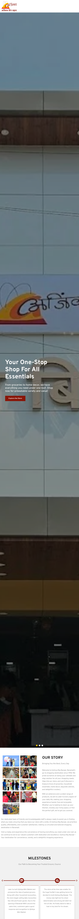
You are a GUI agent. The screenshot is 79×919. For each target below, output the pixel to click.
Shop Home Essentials (17, 395)
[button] (37, 745)
